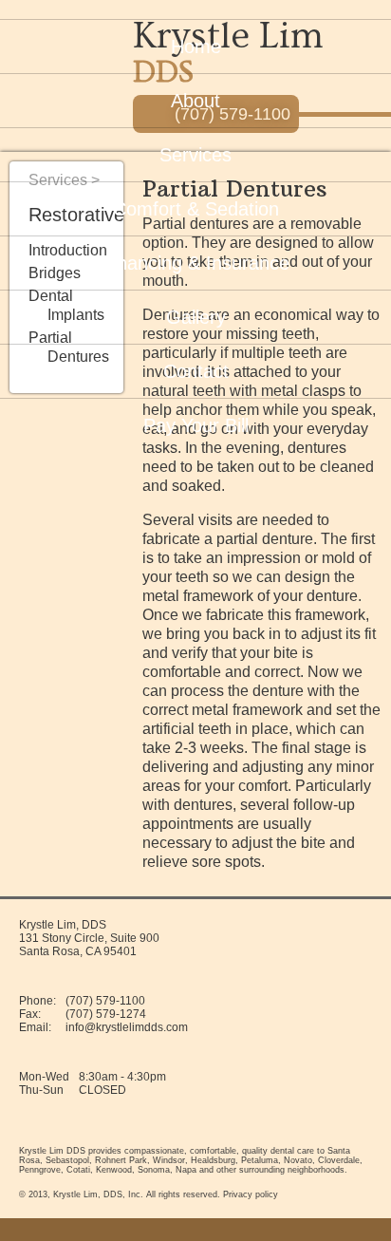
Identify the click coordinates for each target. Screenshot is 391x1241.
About (195, 100)
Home (196, 46)
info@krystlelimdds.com (126, 1027)
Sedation (196, 208)
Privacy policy (250, 1194)
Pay (196, 425)
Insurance (195, 263)
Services (195, 154)
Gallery (196, 317)
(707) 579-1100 (105, 1000)
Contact (196, 371)
